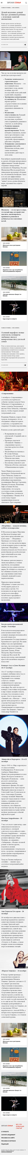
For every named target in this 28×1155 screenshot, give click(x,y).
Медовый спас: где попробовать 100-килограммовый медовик (13, 270)
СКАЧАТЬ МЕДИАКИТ (8, 1135)
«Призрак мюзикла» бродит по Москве (12, 295)
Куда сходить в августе (10, 319)
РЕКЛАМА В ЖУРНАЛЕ (8, 1141)
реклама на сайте (8, 1138)
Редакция (5, 1144)
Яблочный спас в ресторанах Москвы (11, 246)
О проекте (5, 1131)
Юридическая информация (6, 1152)
